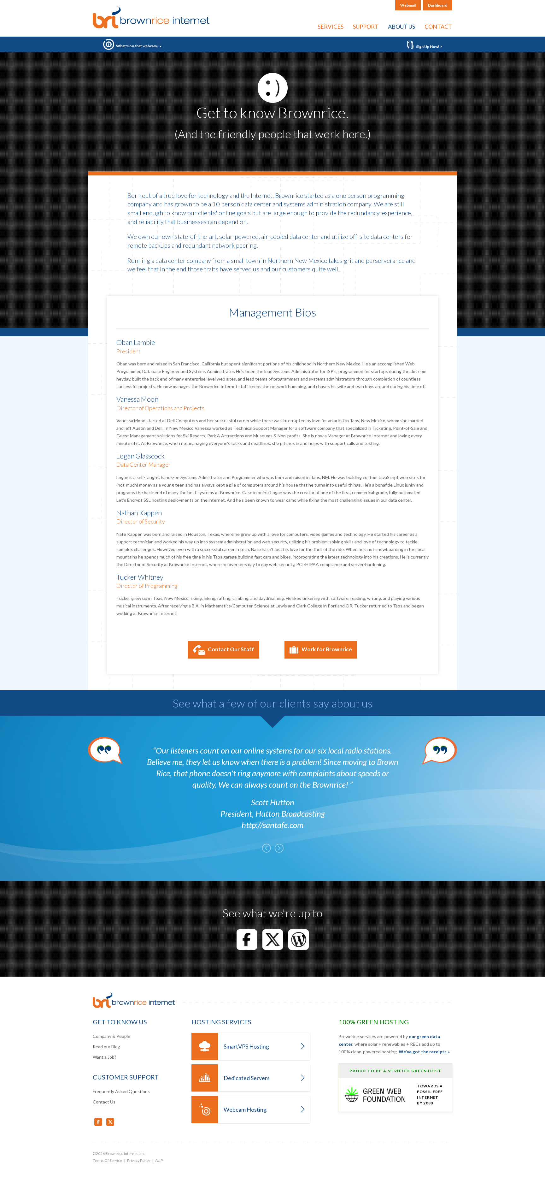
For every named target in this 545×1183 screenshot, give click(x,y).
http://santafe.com (272, 825)
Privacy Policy (138, 1160)
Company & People (111, 1036)
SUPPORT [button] (365, 26)
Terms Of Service (107, 1160)
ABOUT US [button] (401, 26)
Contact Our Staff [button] (231, 649)
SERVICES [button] (330, 26)
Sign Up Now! (427, 46)
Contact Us (104, 1101)
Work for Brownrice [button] (327, 649)
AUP (159, 1160)
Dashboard (437, 5)
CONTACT (438, 26)
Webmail (408, 5)
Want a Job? (104, 1057)
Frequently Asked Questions (121, 1091)
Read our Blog (106, 1046)
